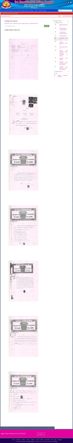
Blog (40, 10)
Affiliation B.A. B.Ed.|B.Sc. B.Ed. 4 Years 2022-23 (64, 63)
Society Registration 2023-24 (64, 43)
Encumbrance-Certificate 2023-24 (63, 33)
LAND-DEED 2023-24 (34, 23)
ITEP (36, 10)
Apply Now (41, 434)
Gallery (10, 10)
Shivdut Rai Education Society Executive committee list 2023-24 (64, 53)
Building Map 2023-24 (64, 25)
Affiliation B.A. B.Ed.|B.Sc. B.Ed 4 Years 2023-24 (64, 68)
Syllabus (18, 10)
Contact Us (6, 10)
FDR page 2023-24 (63, 35)
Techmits (55, 441)
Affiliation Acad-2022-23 (64, 59)
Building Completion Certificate (63, 76)
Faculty (23, 10)
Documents (31, 10)
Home (2, 10)
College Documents (8, 23)
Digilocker (44, 10)
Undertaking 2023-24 (64, 47)
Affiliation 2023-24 (25, 23)
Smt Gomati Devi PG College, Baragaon (26, 441)
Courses (14, 10)
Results (26, 10)
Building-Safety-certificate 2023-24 (63, 29)
